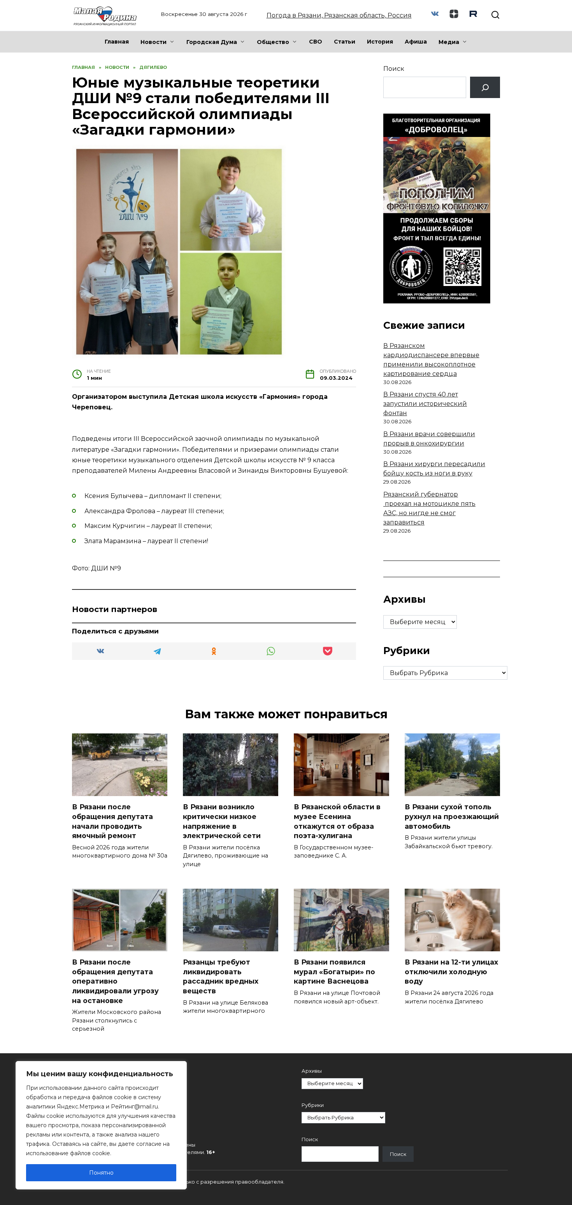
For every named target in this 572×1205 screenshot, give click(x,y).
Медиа (449, 42)
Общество (273, 42)
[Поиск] (485, 87)
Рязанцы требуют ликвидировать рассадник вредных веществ (220, 976)
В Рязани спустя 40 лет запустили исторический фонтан (425, 404)
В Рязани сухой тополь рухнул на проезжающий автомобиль (452, 816)
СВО (315, 41)
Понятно (101, 1172)
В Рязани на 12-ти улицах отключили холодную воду (451, 971)
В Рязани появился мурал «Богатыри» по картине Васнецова (334, 971)
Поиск (393, 68)
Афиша (416, 41)
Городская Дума (211, 42)
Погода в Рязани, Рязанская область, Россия (339, 15)
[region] (101, 1125)
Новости (153, 42)
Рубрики (313, 1105)
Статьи (344, 41)
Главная (117, 41)
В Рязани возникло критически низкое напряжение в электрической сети (222, 821)
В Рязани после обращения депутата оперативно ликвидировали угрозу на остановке (115, 981)
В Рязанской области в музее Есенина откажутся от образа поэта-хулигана (337, 821)
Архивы (312, 1071)
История (380, 41)
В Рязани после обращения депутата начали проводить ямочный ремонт (112, 821)
